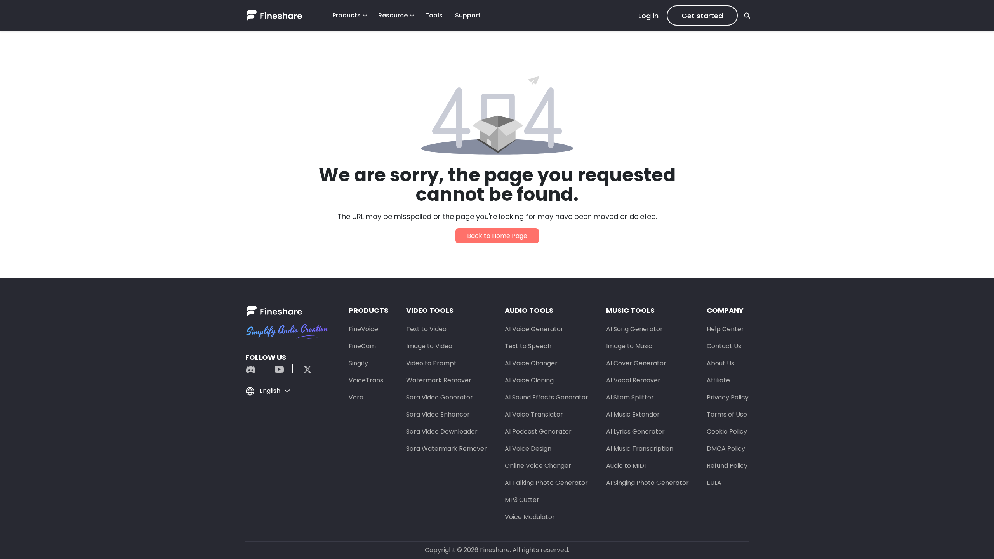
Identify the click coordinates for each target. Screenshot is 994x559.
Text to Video (426, 329)
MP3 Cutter (522, 499)
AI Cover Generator (636, 363)
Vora (356, 397)
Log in (648, 16)
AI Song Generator (634, 329)
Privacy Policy (728, 397)
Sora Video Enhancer (438, 414)
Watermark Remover (438, 380)
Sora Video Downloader (442, 431)
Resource (393, 15)
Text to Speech (528, 346)
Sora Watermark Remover (446, 448)
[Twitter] (303, 368)
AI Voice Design (528, 448)
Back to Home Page (497, 235)
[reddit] (254, 368)
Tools (434, 15)
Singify (358, 363)
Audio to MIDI (626, 465)
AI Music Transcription (639, 448)
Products (346, 15)
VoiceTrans (366, 380)
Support (468, 15)
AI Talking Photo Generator (546, 482)
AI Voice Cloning (529, 380)
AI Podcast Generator (538, 431)
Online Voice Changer (538, 465)
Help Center (725, 329)
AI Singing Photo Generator (647, 482)
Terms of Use (727, 414)
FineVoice (363, 329)
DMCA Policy (726, 448)
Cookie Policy (727, 431)
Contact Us (724, 346)
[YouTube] (279, 368)
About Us (720, 363)
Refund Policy (727, 465)
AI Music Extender (633, 414)
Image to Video (429, 346)
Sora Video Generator (439, 397)
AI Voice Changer (531, 363)
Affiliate (718, 380)
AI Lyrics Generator (635, 431)
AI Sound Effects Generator (546, 397)
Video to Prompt (431, 363)
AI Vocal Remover (633, 380)
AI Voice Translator (534, 414)
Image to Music (629, 346)
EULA (714, 482)
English (269, 390)
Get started (702, 16)
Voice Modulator (530, 516)
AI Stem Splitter (630, 397)
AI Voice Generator (534, 329)
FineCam (362, 346)
